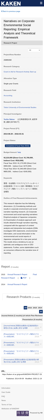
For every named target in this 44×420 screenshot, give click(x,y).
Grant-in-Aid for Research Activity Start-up (20, 72)
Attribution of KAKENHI (10, 409)
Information (5, 388)
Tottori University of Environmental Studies (20, 107)
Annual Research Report (17, 274)
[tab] (23, 296)
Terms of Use (6, 405)
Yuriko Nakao (9, 119)
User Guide (5, 392)
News (3, 400)
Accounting (8, 95)
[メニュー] (41, 3)
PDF (24, 278)
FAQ (3, 396)
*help (19, 152)
